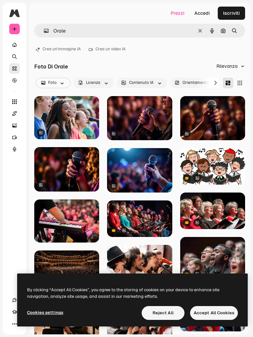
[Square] (240, 83)
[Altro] (14, 324)
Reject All (163, 313)
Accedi (202, 13)
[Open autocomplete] (44, 30)
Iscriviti (231, 13)
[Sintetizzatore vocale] (14, 149)
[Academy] (14, 312)
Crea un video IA (111, 49)
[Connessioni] (14, 300)
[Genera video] (14, 137)
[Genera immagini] (14, 125)
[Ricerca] (14, 56)
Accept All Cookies (214, 313)
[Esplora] (14, 80)
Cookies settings (45, 312)
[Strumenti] (14, 101)
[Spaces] (14, 113)
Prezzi (177, 13)
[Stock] (14, 68)
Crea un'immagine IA (61, 49)
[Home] (14, 44)
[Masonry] (228, 83)
